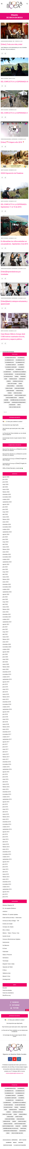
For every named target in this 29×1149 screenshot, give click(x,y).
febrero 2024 (6, 549)
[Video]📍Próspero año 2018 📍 (12, 142)
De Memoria (6, 945)
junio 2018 (5, 717)
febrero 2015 (6, 816)
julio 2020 (5, 654)
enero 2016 (6, 789)
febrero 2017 (6, 756)
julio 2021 (5, 627)
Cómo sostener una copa (14, 407)
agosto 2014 (6, 831)
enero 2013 (6, 879)
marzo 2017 (6, 754)
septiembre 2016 (7, 769)
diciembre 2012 (7, 881)
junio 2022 (5, 599)
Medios (14, 1142)
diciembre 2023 (7, 554)
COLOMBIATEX (21, 367)
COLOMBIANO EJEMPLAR (11, 364)
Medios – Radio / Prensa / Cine (11, 933)
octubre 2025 (6, 499)
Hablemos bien (6, 973)
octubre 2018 (6, 707)
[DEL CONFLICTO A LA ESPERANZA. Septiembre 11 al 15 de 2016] (14, 190)
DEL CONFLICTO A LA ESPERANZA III (14, 82)
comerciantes (22, 378)
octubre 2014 (6, 826)
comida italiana (8, 388)
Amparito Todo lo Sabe (8, 964)
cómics (18, 404)
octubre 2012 (6, 886)
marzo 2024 (6, 547)
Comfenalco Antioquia (18, 381)
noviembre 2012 (7, 884)
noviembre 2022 (7, 587)
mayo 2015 (5, 809)
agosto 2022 (6, 594)
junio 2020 (5, 657)
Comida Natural (19, 390)
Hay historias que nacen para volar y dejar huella (13, 429)
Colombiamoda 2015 (20, 362)
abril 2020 (5, 662)
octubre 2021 (6, 619)
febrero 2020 (6, 667)
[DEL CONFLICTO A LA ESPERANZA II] (14, 98)
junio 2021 (5, 629)
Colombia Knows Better (10, 357)
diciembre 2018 (7, 702)
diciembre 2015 (7, 791)
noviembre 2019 (7, 674)
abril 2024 (5, 544)
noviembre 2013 (7, 854)
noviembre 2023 (7, 557)
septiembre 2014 (7, 829)
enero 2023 (6, 582)
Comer (5, 378)
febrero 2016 (6, 786)
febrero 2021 (6, 639)
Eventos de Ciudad (7, 923)
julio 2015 (5, 804)
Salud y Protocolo (7, 954)
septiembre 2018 (7, 709)
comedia (16, 376)
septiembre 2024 (7, 532)
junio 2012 (5, 896)
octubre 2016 (6, 766)
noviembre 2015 (7, 794)
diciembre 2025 (7, 494)
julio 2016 (5, 774)
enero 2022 (6, 612)
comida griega (19, 385)
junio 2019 (5, 687)
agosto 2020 (6, 652)
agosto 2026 (6, 477)
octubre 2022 (6, 589)
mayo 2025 (5, 512)
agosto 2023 (6, 564)
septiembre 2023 (7, 562)
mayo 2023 (5, 572)
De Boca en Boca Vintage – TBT (11, 920)
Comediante (23, 376)
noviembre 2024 (7, 527)
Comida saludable (22, 1121)
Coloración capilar (8, 376)
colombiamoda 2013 (20, 360)
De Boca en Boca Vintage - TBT (7, 41)
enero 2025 (6, 522)
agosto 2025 (6, 504)
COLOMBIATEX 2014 (10, 369)
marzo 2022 (6, 607)
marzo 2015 (6, 814)
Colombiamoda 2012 (9, 360)
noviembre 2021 (7, 617)
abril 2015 (5, 811)
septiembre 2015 (7, 799)
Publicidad (5, 951)
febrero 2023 (6, 579)
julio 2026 (5, 479)
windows (5, 911)
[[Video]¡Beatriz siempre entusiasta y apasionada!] (14, 289)
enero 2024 (6, 552)
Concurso (20, 1142)
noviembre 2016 (7, 764)
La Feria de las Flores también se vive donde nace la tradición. (14, 434)
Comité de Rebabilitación (11, 397)
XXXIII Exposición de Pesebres (12, 173)
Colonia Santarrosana (20, 374)
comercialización (13, 378)
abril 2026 (5, 487)
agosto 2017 (6, 742)
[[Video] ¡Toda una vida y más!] (14, 31)
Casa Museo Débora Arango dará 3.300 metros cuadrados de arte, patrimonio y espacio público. (13, 336)
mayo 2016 (5, 779)
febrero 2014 (6, 846)
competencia (7, 402)
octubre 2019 (6, 677)
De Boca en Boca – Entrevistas (10, 1139)
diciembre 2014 (7, 821)
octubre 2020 (6, 649)
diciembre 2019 (7, 672)
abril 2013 (5, 871)
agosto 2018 (6, 712)
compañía (6, 400)
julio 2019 (5, 684)
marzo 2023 (6, 577)
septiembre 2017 (7, 739)
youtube (16, 1008)
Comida (20, 383)
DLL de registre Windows (9, 908)
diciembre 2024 (7, 524)
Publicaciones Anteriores (8, 351)
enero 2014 (6, 849)
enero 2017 (6, 759)
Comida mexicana (10, 390)
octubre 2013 (6, 856)
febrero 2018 (6, 727)
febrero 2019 (6, 697)
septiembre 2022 (7, 592)
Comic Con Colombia (12, 383)
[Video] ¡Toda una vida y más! (11, 44)
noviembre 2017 (7, 734)
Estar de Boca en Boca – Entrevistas (12, 917)
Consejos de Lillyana (8, 927)
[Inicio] (27, 1010)
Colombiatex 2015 (19, 369)
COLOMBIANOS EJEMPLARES (11, 367)
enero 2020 (6, 669)
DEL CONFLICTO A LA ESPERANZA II (14, 113)
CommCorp (21, 397)
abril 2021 (5, 634)
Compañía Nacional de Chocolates (17, 400)
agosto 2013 (6, 861)
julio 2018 (5, 714)
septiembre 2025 (7, 502)
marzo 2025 (6, 517)
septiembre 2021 (7, 622)
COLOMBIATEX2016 (7, 371)
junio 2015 (5, 806)
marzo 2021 (6, 637)
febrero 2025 (6, 519)
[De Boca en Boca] (14, 12)
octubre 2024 (6, 529)
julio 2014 (5, 834)
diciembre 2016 (7, 761)
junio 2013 (5, 866)
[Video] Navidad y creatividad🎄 (15, 468)
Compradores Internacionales (18, 402)
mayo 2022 (5, 602)
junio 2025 (5, 509)
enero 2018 (6, 729)
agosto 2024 (6, 534)
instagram (15, 1005)
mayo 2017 (5, 749)
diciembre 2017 (7, 732)
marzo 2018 (6, 724)
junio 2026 (5, 482)
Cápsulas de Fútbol (8, 967)
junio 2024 (5, 539)
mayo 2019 (5, 689)
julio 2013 (5, 864)
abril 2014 (5, 841)
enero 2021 (6, 642)
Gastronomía (6, 942)
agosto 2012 (6, 891)
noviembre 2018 (7, 704)
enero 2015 (6, 819)
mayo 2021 (5, 632)
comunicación (12, 404)
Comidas (14, 1121)
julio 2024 (5, 537)
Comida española (10, 385)
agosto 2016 (6, 771)
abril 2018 (5, 722)
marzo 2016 (6, 784)
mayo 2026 (5, 484)
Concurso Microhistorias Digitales (11, 939)
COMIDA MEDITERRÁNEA (19, 388)
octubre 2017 (6, 737)
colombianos (21, 364)
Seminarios (5, 957)
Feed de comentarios (8, 993)
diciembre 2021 (7, 614)
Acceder (5, 988)
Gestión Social (6, 936)
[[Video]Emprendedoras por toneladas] (14, 259)
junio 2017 (5, 747)
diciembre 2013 (7, 851)
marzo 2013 (6, 874)
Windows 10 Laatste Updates (10, 914)
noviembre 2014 (7, 824)
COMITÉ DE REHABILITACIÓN (20, 395)
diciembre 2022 (7, 584)
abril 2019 (5, 692)
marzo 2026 (6, 489)
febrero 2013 (6, 876)
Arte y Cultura (4, 78)
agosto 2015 (6, 801)
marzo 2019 (6, 694)
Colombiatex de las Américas (19, 371)
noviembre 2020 (7, 647)
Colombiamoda (21, 357)
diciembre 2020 (7, 644)
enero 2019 (6, 699)
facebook (15, 1002)
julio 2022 (5, 597)
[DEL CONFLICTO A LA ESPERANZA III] (14, 67)
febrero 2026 (6, 492)
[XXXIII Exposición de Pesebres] (14, 159)
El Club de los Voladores (20, 1145)
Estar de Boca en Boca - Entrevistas (9, 139)
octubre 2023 (6, 559)
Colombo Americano (8, 374)
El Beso (5, 970)
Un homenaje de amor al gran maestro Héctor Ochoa (14, 438)
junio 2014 (5, 836)
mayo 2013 (5, 869)
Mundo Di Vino (6, 976)
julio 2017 (5, 744)
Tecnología (5, 961)
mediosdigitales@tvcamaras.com (14, 1073)
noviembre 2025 (7, 497)
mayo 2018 (5, 719)
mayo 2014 (5, 839)
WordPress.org (6, 995)
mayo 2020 (5, 659)
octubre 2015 (6, 796)
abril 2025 (5, 514)
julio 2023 (5, 567)
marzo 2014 (6, 844)
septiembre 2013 (7, 859)
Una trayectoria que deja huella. (11, 425)
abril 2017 (5, 752)
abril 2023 (5, 574)
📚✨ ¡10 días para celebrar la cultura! (12, 421)
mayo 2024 (5, 542)
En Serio (5, 948)
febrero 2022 (6, 609)
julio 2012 (5, 894)
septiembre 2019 (7, 679)
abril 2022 (5, 604)
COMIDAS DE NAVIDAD (8, 395)
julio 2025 (5, 507)
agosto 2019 (6, 682)
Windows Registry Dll (8, 905)
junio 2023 (5, 569)
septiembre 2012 (7, 889)
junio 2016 (5, 776)
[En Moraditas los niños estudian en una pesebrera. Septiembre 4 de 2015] (14, 225)
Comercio (9, 381)
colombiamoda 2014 (9, 362)
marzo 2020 (6, 664)
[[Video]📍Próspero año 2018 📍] (14, 129)
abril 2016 (5, 781)
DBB (4, 468)
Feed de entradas (7, 990)
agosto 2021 (6, 624)
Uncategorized (6, 979)
